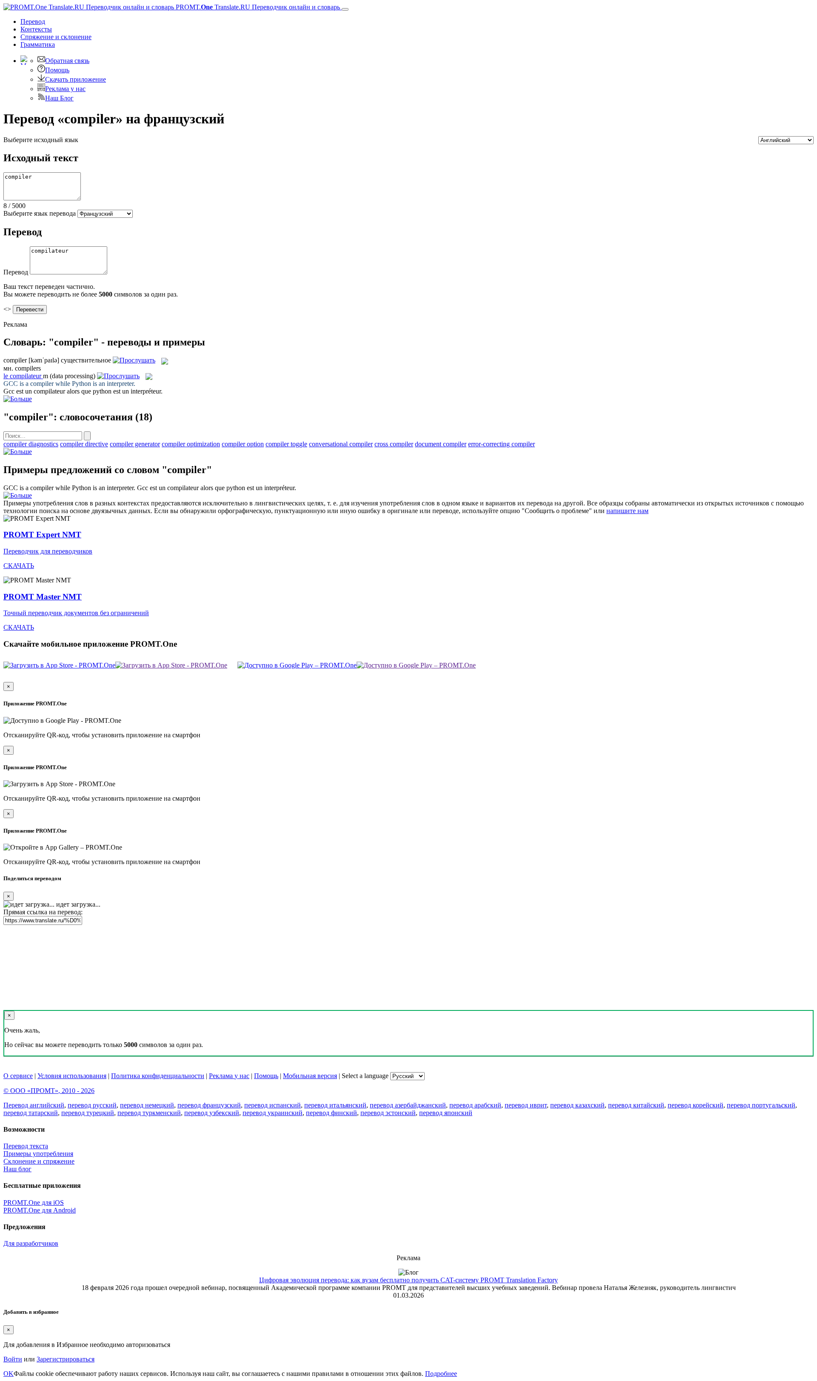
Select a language (365, 1075)
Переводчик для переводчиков (47, 551)
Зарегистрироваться (65, 1359)
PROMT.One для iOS (33, 1202)
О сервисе (18, 1075)
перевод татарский (30, 1112)
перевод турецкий (87, 1112)
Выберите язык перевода (39, 213)
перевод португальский (761, 1105)
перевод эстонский (388, 1112)
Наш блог (17, 1169)
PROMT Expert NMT (42, 534)
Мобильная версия (310, 1075)
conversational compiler (341, 444)
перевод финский (331, 1112)
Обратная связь (67, 60)
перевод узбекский (211, 1112)
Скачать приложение (75, 79)
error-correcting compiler (501, 444)
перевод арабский (475, 1105)
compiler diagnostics (30, 444)
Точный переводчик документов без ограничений (76, 612)
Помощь (57, 70)
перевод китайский (636, 1105)
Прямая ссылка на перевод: (43, 912)
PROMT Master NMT (42, 596)
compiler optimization (191, 444)
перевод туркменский (149, 1112)
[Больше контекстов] (17, 398)
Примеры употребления (38, 1153)
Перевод (32, 21)
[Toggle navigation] (345, 9)
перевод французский (209, 1105)
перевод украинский (273, 1112)
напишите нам (627, 510)
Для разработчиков (30, 1243)
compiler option (243, 444)
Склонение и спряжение (38, 1161)
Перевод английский (33, 1105)
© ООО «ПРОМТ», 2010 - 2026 (48, 1090)
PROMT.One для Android (39, 1210)
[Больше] (17, 451)
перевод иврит (526, 1105)
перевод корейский (695, 1105)
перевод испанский (272, 1105)
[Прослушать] (134, 360)
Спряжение (55, 36)
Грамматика (37, 44)
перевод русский (92, 1105)
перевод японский (445, 1112)
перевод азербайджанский (408, 1105)
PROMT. (257, 7)
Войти (12, 1359)
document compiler (440, 444)
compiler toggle (286, 444)
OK (8, 1373)
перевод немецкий (147, 1105)
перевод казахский (577, 1105)
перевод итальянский (335, 1105)
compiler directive (84, 444)
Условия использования (71, 1075)
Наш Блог (59, 98)
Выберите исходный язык (40, 139)
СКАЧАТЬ (18, 565)
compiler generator (135, 444)
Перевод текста (25, 1146)
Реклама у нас (65, 88)
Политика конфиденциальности (157, 1075)
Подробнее (441, 1373)
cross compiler (393, 444)
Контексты (36, 29)
